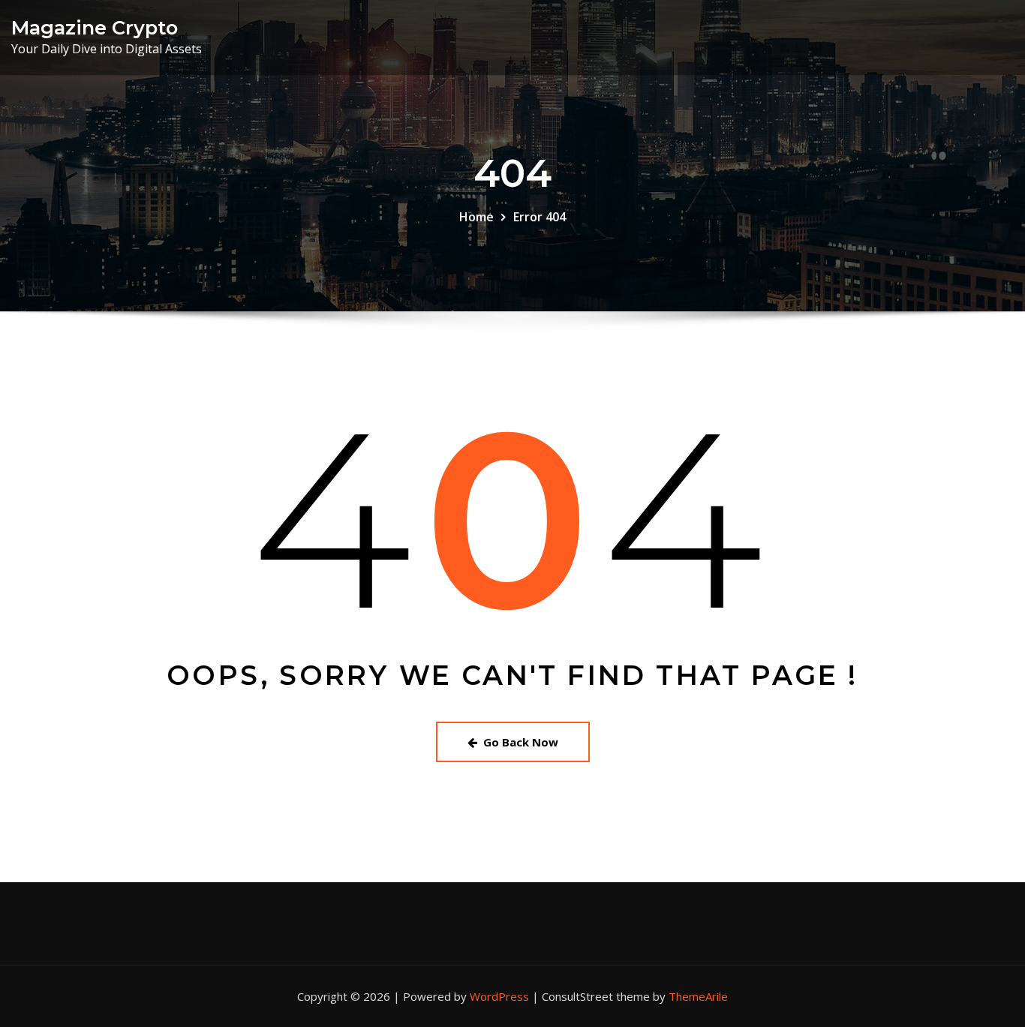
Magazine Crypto (94, 27)
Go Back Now (520, 741)
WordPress (499, 996)
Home (476, 217)
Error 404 (539, 217)
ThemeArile (698, 996)
